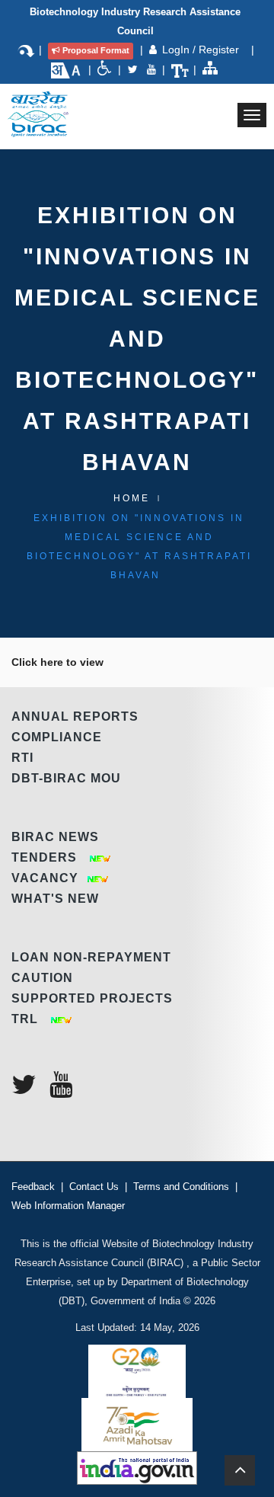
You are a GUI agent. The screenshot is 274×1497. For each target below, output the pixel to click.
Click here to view (57, 662)
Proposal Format (95, 50)
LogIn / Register (202, 49)
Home (131, 498)
